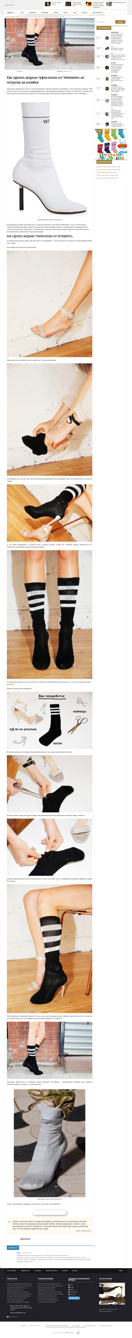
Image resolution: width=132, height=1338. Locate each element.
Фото (75, 12)
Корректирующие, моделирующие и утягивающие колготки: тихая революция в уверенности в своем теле (118, 114)
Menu (10, 12)
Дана (18, 1253)
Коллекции (32, 12)
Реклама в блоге (106, 1325)
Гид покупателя (97, 12)
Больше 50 (73, 1292)
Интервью (38, 1270)
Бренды (74, 1270)
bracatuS (99, 167)
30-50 (71, 1289)
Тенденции (44, 12)
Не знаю (72, 1294)
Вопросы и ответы (51, 1270)
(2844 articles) (67, 71)
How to (66, 12)
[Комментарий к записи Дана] (90, 1265)
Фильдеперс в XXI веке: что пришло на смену (117, 49)
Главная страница (10, 16)
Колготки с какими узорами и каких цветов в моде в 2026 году (118, 125)
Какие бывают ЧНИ (114, 167)
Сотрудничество (90, 1325)
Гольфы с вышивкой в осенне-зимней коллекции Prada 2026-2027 (117, 80)
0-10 (71, 1285)
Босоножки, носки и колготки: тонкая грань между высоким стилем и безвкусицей (118, 89)
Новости (84, 12)
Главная (23, 1325)
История (113, 63)
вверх (121, 1270)
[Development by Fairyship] (78, 1332)
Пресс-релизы (114, 32)
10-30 (71, 1287)
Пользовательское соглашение (56, 1325)
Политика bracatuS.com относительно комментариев (66, 1327)
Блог (22, 12)
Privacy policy (35, 1325)
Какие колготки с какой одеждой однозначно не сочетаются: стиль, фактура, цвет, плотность (118, 57)
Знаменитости (25, 1270)
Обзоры (56, 12)
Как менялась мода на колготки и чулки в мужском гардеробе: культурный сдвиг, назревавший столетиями (117, 68)
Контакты (75, 1325)
